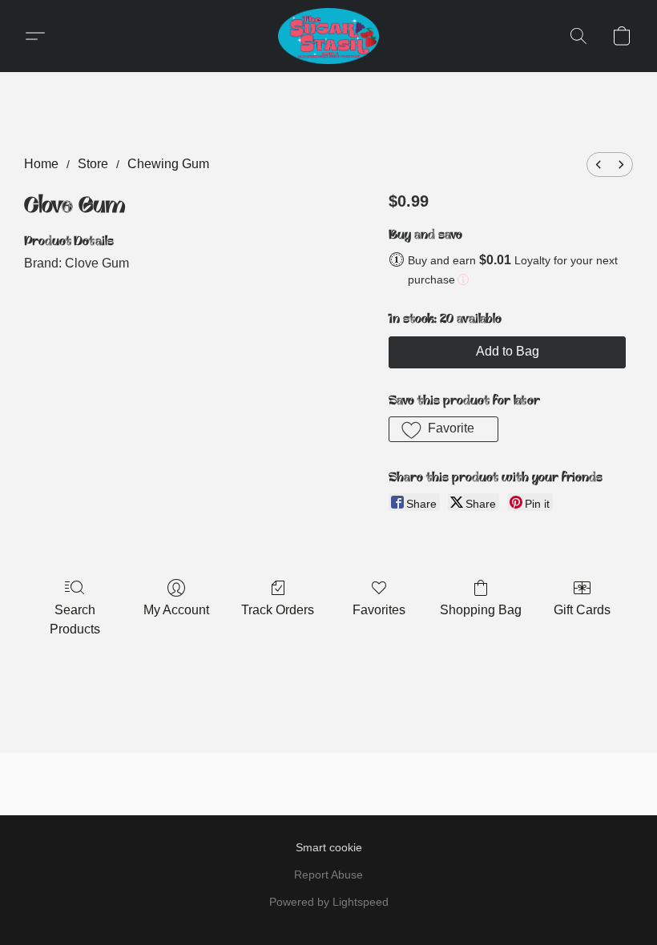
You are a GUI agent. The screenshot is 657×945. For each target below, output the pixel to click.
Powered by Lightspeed (329, 901)
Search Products (75, 619)
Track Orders (277, 610)
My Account (176, 610)
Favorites (379, 610)
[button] (328, 36)
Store (93, 164)
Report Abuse (328, 874)
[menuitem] (598, 164)
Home (41, 164)
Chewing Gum (168, 164)
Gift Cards (582, 610)
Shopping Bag (481, 610)
